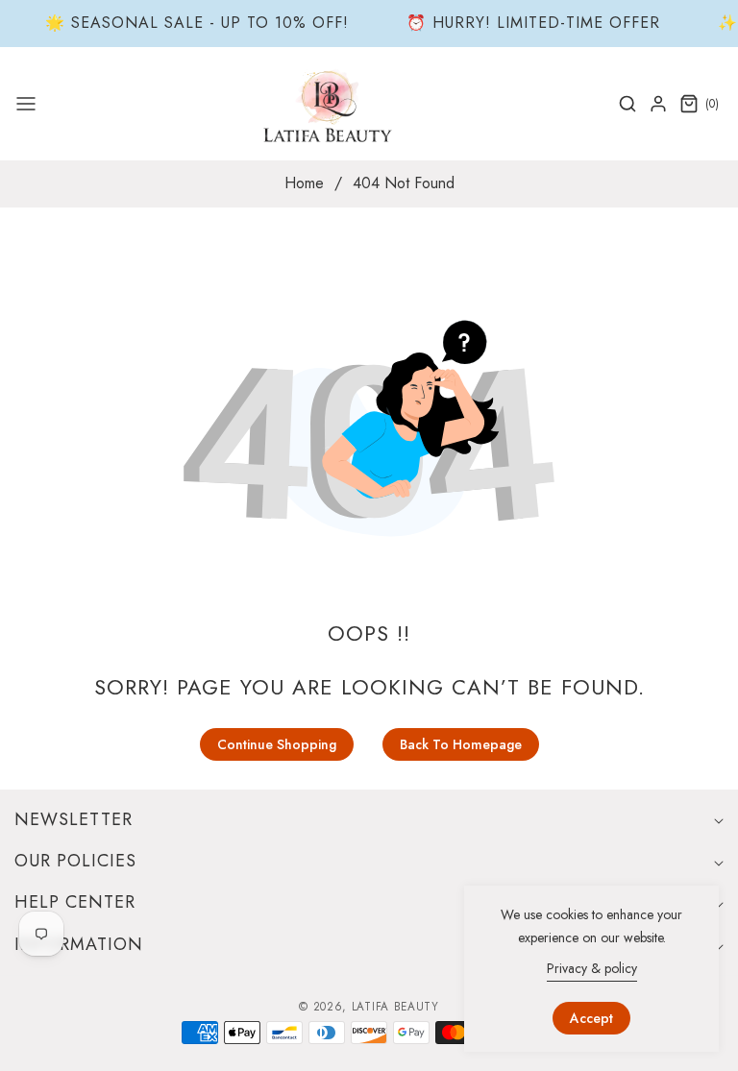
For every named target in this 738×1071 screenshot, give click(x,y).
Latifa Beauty (395, 1006)
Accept (591, 1018)
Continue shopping (276, 744)
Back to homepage (461, 744)
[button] (25, 103)
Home (304, 183)
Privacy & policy (592, 968)
